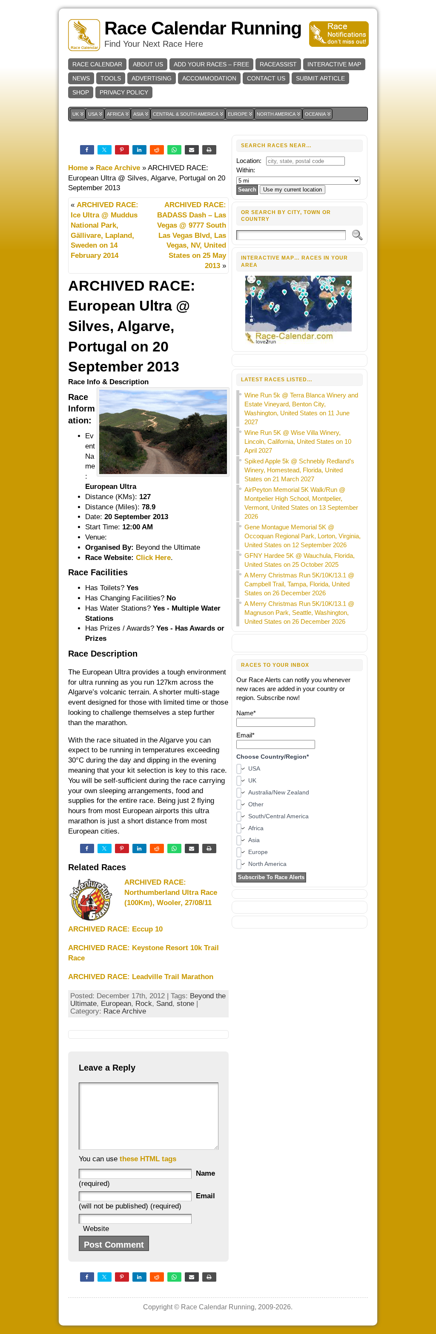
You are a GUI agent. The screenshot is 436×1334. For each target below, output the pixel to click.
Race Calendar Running (202, 28)
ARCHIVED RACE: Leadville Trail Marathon (140, 977)
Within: (245, 170)
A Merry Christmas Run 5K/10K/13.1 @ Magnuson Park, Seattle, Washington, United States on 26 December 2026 (299, 612)
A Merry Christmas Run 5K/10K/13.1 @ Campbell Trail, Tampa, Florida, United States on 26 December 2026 (299, 584)
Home (78, 168)
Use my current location (292, 189)
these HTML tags (148, 1159)
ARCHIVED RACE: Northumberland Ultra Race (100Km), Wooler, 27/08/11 (170, 892)
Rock (143, 1004)
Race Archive (118, 168)
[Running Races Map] (299, 342)
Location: (248, 160)
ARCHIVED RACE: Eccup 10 (115, 929)
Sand (164, 1004)
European (116, 1004)
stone (185, 1004)
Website (96, 1229)
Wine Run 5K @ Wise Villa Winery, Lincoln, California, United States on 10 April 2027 (297, 441)
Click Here (153, 558)
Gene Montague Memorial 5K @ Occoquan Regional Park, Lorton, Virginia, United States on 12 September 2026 (302, 535)
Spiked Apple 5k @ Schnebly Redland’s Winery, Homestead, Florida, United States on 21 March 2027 (299, 470)
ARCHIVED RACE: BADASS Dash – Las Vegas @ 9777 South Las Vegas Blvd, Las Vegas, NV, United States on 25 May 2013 (191, 235)
